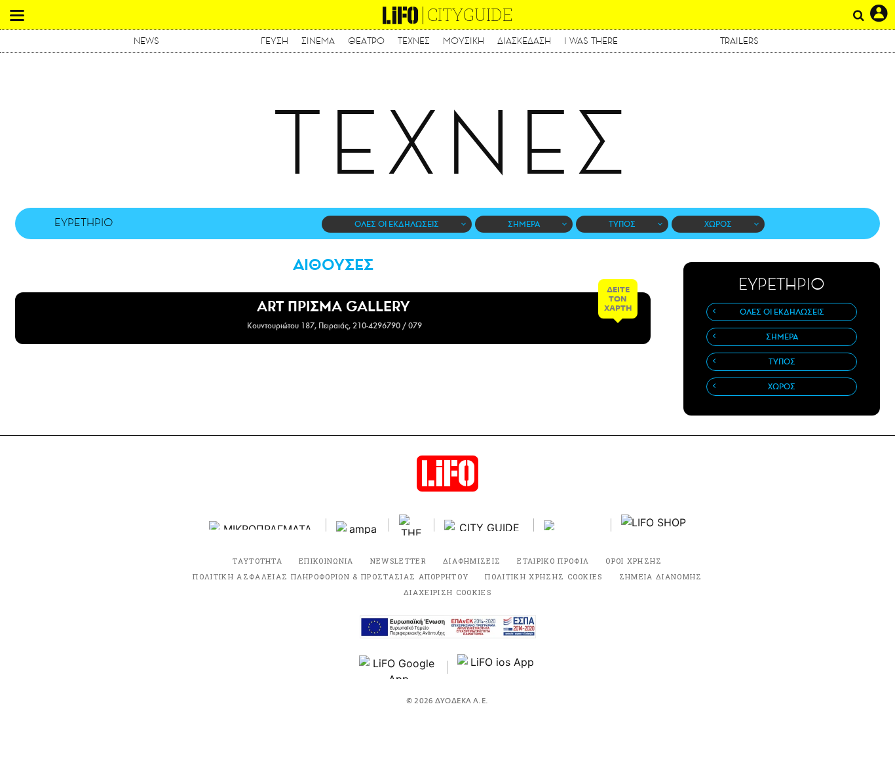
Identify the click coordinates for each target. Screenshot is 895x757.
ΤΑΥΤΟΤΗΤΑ (257, 560)
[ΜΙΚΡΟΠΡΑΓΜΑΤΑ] (262, 525)
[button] (17, 15)
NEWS (146, 41)
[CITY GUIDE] (484, 525)
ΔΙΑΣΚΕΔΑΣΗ (524, 41)
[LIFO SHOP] (654, 524)
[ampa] (357, 525)
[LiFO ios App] (496, 667)
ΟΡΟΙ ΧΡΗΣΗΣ (633, 560)
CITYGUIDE (470, 15)
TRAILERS (739, 41)
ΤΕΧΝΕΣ (414, 41)
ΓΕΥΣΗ (274, 41)
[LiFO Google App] (398, 667)
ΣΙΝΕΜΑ (318, 41)
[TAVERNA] (572, 525)
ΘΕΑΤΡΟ (366, 41)
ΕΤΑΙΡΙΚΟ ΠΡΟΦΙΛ (553, 560)
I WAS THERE (591, 41)
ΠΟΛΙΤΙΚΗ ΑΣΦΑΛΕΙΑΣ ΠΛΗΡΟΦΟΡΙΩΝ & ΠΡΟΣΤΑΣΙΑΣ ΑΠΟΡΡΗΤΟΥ (330, 576)
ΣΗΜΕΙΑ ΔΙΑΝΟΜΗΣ (660, 576)
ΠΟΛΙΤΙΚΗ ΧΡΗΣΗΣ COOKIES (543, 576)
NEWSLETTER (398, 560)
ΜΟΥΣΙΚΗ (463, 41)
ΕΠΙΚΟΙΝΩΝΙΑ (326, 560)
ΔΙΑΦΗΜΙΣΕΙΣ (472, 560)
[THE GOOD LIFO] (412, 524)
